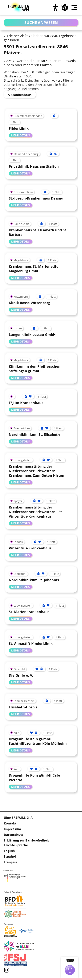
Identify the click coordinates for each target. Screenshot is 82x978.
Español (10, 856)
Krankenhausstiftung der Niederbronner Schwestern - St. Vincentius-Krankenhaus (36, 512)
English (9, 851)
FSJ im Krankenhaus (26, 402)
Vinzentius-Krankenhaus (30, 548)
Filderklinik (19, 128)
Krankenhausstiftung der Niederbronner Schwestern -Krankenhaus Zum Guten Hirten (36, 471)
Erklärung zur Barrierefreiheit (26, 840)
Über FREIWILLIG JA (18, 818)
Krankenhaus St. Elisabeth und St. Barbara (38, 232)
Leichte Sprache (65, 7)
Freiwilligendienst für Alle (19, 946)
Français (10, 862)
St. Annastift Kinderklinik (31, 643)
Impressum (12, 829)
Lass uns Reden (19, 932)
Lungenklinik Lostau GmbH (32, 334)
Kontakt (10, 823)
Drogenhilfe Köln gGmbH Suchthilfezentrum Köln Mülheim (38, 741)
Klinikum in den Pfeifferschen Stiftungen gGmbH (34, 368)
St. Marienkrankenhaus (29, 611)
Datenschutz (13, 835)
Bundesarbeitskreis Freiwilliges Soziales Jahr (19, 960)
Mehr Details (20, 135)
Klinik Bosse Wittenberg (29, 302)
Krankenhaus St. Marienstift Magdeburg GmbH (33, 268)
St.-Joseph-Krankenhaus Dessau (36, 198)
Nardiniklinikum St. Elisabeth (34, 434)
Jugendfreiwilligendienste (19, 914)
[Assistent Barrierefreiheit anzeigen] (55, 7)
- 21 (9, 95)
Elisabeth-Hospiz (23, 707)
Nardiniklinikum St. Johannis (34, 580)
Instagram (7, 970)
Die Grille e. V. (21, 675)
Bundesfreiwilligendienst (19, 900)
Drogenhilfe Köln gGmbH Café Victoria (34, 777)
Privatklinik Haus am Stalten (34, 166)
